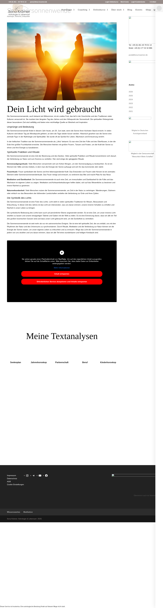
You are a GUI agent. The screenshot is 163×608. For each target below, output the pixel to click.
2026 (131, 92)
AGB (9, 482)
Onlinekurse (99, 10)
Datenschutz (12, 478)
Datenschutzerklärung (87, 553)
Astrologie (66, 10)
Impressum (11, 475)
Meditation (28, 512)
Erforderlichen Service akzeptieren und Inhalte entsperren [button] (62, 282)
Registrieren (15, 600)
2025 (131, 96)
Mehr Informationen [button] (62, 268)
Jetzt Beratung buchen (77, 397)
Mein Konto (125, 2)
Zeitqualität (26, 16)
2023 (131, 103)
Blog (129, 10)
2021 (131, 111)
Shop (148, 10)
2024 (131, 99)
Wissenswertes (13, 512)
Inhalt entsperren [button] (61, 274)
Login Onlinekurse (111, 2)
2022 (131, 107)
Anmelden (25, 600)
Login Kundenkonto (138, 2)
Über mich (116, 10)
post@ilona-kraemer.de (138, 55)
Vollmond (18, 16)
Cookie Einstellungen (15, 484)
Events (138, 10)
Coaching (82, 10)
